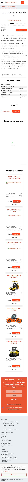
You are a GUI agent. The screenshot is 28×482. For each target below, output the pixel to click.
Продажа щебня (4, 463)
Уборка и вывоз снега (6, 454)
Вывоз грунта (4, 461)
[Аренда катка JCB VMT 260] (14, 253)
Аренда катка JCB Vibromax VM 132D (14, 177)
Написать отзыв (6, 111)
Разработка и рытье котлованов (8, 457)
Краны (2, 437)
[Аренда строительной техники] (11, 2)
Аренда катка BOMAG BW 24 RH (14, 342)
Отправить (14, 399)
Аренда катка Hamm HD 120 (14, 309)
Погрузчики (3, 436)
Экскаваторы (4, 434)
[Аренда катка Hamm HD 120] (14, 318)
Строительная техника (6, 440)
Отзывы (13, 75)
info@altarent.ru (9, 427)
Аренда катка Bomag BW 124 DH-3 (14, 276)
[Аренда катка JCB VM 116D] (14, 220)
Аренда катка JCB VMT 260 (14, 243)
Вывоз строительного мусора (7, 453)
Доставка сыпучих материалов (8, 456)
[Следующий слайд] (26, 273)
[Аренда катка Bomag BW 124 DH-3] (14, 285)
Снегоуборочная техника (6, 444)
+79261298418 (21, 383)
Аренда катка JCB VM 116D (14, 210)
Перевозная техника (5, 442)
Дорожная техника (5, 439)
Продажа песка (4, 451)
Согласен (14, 475)
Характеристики (5, 75)
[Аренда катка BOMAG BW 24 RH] (14, 351)
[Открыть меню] (2, 2)
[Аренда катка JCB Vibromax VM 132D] (14, 187)
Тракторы (3, 446)
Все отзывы (16, 111)
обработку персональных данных (15, 409)
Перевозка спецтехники (6, 460)
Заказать (16, 201)
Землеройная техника (6, 443)
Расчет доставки (21, 75)
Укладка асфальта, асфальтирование (9, 458)
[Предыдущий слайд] (2, 273)
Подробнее (7, 471)
